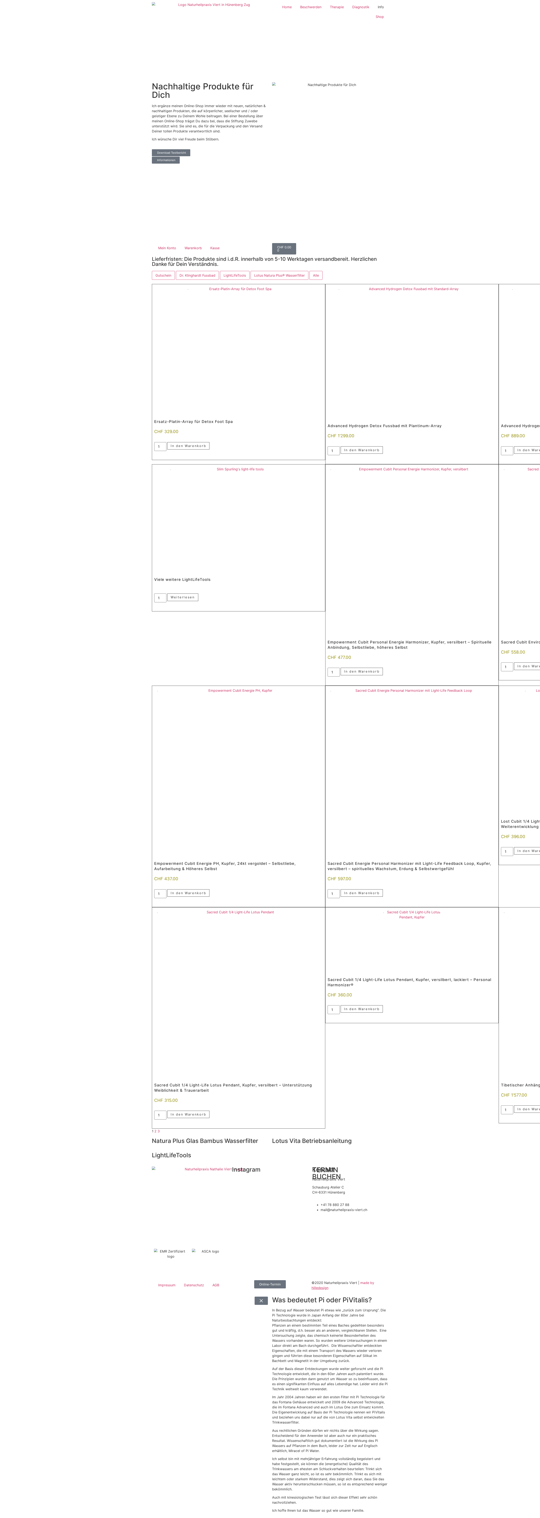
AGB (215, 1285)
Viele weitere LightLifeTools (182, 579)
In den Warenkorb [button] (188, 446)
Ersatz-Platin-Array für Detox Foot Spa (193, 421)
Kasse (215, 248)
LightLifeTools (235, 275)
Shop (380, 17)
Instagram (246, 1169)
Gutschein (163, 275)
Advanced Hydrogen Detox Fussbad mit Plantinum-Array (385, 426)
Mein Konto (167, 248)
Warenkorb (193, 248)
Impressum (167, 1285)
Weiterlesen (183, 597)
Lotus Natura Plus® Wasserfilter (279, 275)
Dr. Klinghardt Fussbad (197, 275)
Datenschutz (194, 1285)
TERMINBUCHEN (326, 1173)
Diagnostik (360, 7)
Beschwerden (310, 7)
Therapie (337, 7)
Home (287, 7)
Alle (316, 275)
